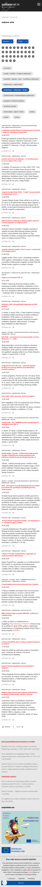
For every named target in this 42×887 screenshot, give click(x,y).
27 (33, 56)
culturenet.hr (11, 5)
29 (7, 61)
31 (14, 61)
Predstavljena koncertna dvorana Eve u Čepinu (20, 584)
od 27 (18, 727)
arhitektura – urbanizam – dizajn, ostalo (16, 610)
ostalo (6, 117)
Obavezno (12, 879)
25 (25, 56)
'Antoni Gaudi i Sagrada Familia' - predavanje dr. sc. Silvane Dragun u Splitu (21, 522)
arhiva (17, 117)
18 (33, 52)
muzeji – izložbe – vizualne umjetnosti (17, 74)
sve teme (7, 68)
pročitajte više (6, 151)
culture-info (8, 22)
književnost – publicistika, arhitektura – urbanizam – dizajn (21, 274)
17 (29, 52)
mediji (32, 112)
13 (14, 52)
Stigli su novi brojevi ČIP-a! (12, 277)
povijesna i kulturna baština (14, 101)
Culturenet (5, 17)
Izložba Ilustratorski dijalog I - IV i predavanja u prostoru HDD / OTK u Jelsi (20, 160)
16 (25, 52)
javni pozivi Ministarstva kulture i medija (18, 742)
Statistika (21, 879)
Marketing (31, 879)
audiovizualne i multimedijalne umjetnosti (19, 95)
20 (7, 56)
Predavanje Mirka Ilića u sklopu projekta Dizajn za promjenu (21, 643)
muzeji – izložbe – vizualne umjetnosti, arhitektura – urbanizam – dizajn (20, 333)
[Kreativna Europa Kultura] (21, 827)
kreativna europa (10, 106)
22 (14, 56)
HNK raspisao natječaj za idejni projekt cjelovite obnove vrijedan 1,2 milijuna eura (20, 222)
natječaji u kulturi (9, 776)
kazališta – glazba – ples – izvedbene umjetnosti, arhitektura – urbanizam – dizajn (19, 580)
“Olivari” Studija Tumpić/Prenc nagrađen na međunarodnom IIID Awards (19, 555)
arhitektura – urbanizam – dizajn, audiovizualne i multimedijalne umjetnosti (19, 126)
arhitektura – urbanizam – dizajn (15, 90)
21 (10, 56)
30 (10, 61)
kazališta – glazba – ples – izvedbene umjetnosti (21, 79)
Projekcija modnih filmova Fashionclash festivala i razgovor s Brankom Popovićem (21, 131)
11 (7, 52)
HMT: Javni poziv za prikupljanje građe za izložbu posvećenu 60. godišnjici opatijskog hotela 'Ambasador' (21, 488)
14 (18, 52)
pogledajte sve (8, 807)
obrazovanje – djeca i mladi (13, 112)
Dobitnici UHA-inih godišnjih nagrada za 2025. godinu (19, 305)
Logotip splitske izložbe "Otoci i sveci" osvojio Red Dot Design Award (21, 250)
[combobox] (7, 41)
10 (3, 52)
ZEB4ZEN (16, 630)
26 (29, 56)
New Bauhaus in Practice (19, 624)
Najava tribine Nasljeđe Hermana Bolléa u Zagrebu (18, 667)
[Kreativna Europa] (21, 850)
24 (22, 56)
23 (18, 56)
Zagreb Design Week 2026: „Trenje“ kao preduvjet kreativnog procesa (21, 193)
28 (3, 61)
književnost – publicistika (13, 84)
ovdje (30, 872)
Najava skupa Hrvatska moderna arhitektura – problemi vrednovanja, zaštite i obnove (20, 693)
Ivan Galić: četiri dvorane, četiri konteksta (18, 396)
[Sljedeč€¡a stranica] (22, 726)
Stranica (7, 727)
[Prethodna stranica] (3, 726)
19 (3, 56)
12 (10, 52)
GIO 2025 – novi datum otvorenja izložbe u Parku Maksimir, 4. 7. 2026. (20, 338)
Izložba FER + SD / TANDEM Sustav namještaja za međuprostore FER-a (20, 423)
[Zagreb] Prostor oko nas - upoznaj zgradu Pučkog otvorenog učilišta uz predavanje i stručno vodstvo (18, 368)
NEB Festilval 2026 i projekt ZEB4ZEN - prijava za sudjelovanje (20, 614)
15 (22, 52)
